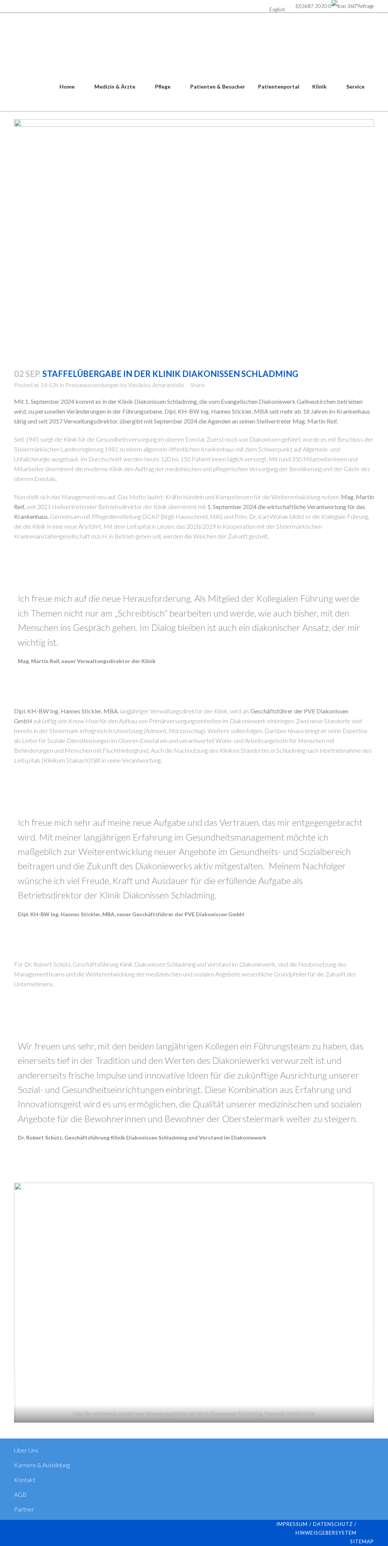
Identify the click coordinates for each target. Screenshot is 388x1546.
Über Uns (26, 1450)
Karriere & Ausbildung (42, 1464)
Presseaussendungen (92, 384)
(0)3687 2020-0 (314, 6)
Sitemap (362, 1541)
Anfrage (366, 6)
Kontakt (24, 1479)
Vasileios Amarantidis (156, 384)
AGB (20, 1494)
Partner (24, 1509)
